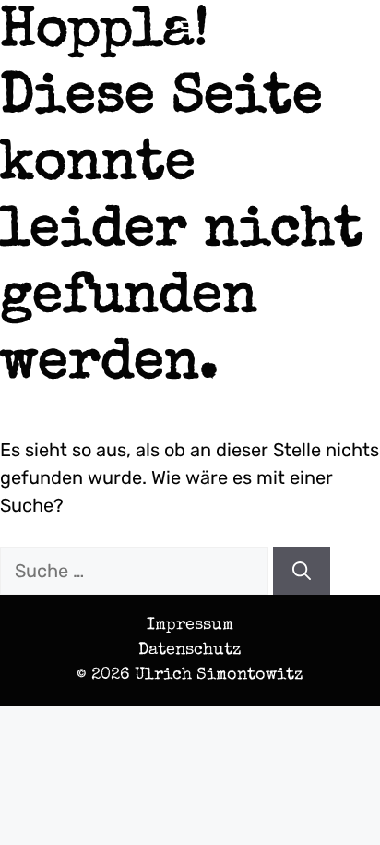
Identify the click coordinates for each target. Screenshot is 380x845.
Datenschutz (190, 650)
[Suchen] (301, 571)
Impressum (190, 625)
